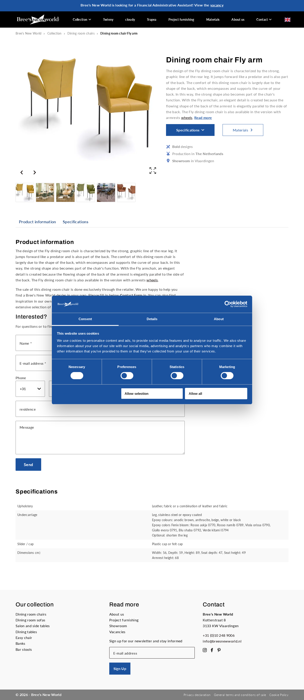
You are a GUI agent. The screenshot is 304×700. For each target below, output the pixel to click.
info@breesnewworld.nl (222, 641)
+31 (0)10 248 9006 (219, 635)
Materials (213, 19)
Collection (80, 19)
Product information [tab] (37, 221)
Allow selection (136, 393)
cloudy (130, 19)
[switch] (127, 375)
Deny (65, 393)
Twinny (108, 19)
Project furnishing (181, 19)
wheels (187, 117)
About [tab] (219, 319)
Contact (262, 19)
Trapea (151, 19)
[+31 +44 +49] (30, 389)
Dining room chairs (81, 33)
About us (237, 19)
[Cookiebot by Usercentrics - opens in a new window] (227, 304)
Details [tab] (152, 319)
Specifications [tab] (75, 221)
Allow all (195, 393)
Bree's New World (28, 33)
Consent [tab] (85, 319)
